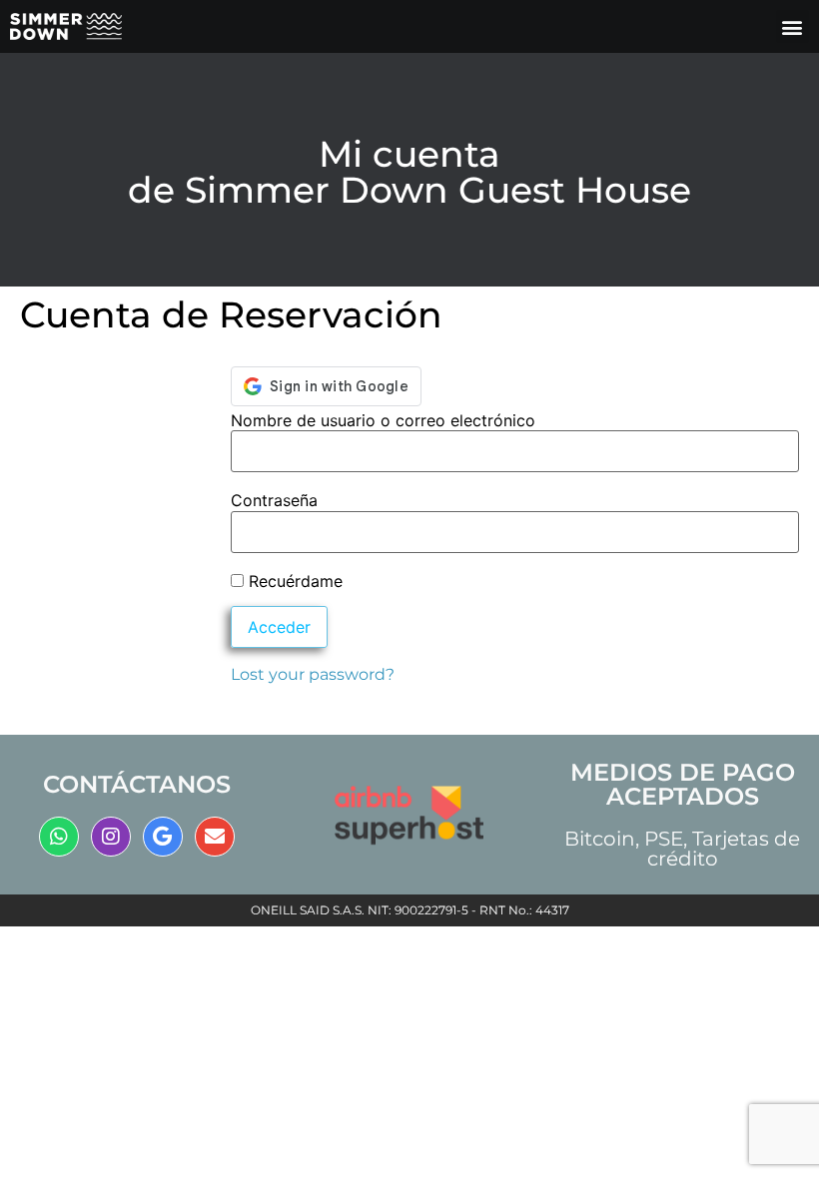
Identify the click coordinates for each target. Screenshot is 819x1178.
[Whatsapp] (59, 837)
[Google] (163, 837)
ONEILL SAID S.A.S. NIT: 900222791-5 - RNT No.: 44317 (410, 909)
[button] (792, 26)
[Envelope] (215, 837)
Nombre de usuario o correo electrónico (383, 420)
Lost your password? (313, 674)
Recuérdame (293, 581)
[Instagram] (111, 837)
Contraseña (274, 500)
